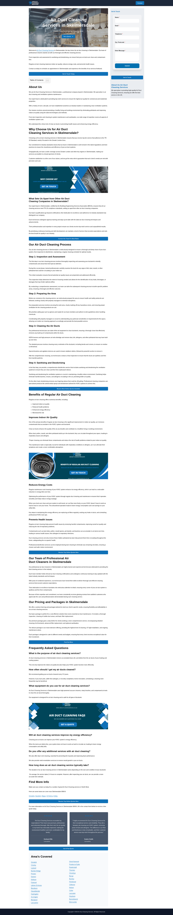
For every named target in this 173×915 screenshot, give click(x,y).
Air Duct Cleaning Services (45, 50)
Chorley (33, 865)
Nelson (71, 887)
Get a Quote (67, 36)
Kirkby (56, 796)
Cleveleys (72, 873)
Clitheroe (72, 884)
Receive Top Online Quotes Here (68, 552)
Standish (38, 796)
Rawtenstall (73, 867)
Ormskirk (32, 796)
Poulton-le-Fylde (74, 864)
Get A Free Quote (68, 848)
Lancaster (72, 893)
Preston (33, 874)
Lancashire (34, 903)
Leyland (33, 868)
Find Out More (68, 642)
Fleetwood (72, 882)
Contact (139, 3)
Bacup (71, 876)
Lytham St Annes (36, 885)
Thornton (72, 870)
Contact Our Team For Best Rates (68, 238)
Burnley (71, 879)
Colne (71, 890)
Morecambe (73, 902)
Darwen (33, 877)
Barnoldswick (73, 899)
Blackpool (34, 900)
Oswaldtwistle (35, 891)
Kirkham (33, 879)
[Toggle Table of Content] (46, 80)
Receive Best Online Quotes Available (68, 388)
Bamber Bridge (36, 871)
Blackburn (34, 888)
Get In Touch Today (68, 74)
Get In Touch (127, 77)
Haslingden (34, 894)
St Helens (49, 796)
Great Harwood (74, 861)
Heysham (72, 896)
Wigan (44, 796)
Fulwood (34, 882)
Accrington (34, 897)
